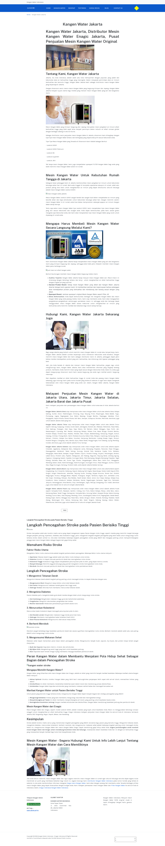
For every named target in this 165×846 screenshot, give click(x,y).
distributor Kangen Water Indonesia (100, 781)
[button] (95, 8)
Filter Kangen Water (118, 785)
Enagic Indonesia (45, 788)
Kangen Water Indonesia (59, 788)
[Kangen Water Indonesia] (31, 8)
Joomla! (29, 838)
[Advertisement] (92, 811)
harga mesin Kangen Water (76, 783)
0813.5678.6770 (33, 810)
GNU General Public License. (62, 838)
